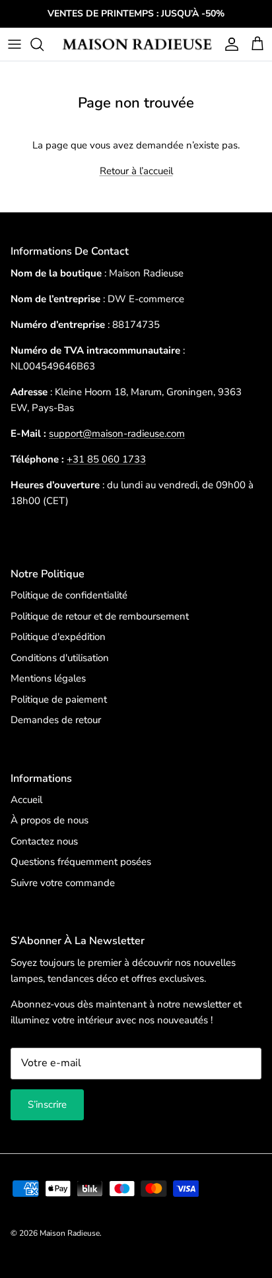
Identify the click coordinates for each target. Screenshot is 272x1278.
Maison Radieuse (70, 1233)
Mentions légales (48, 678)
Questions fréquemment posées (81, 861)
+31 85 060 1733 (106, 459)
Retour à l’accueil (136, 170)
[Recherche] (43, 44)
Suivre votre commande (63, 882)
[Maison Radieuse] (136, 44)
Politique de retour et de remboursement (100, 616)
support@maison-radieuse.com (117, 433)
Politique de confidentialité (69, 595)
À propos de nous (49, 820)
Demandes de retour (56, 719)
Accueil (26, 799)
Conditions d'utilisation (60, 657)
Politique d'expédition (58, 636)
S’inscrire (47, 1104)
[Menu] (14, 44)
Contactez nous (44, 841)
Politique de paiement (59, 699)
